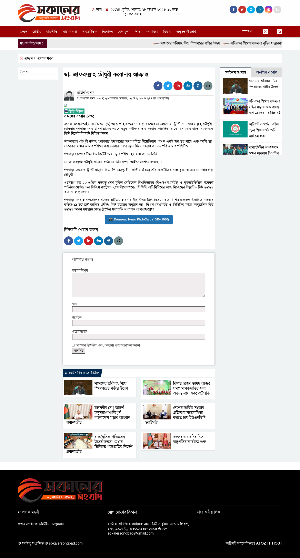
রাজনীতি (52, 31)
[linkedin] (260, 9)
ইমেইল (77, 317)
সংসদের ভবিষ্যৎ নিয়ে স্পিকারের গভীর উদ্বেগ (182, 43)
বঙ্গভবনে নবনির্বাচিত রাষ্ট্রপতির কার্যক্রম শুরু (189, 439)
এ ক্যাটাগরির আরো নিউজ (82, 373)
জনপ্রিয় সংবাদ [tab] (266, 72)
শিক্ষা (137, 31)
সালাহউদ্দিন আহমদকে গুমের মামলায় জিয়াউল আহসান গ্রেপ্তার (264, 153)
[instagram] (251, 9)
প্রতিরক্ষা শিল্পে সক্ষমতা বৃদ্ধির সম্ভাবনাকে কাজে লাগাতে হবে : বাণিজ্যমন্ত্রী (265, 107)
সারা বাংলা (70, 31)
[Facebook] (157, 85)
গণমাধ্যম (152, 31)
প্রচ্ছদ (23, 31)
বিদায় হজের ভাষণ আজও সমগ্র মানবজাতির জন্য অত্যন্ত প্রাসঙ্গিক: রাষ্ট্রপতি (192, 388)
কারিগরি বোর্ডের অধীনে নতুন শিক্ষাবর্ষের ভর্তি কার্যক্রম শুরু (264, 130)
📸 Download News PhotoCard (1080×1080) (139, 219)
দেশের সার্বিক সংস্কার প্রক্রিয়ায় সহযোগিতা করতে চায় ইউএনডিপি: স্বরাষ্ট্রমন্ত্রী (176, 415)
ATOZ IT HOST (269, 543)
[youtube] (268, 9)
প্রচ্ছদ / (29, 58)
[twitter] (242, 9)
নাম (74, 303)
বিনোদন (107, 31)
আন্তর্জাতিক (89, 31)
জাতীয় (36, 31)
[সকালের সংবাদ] (49, 13)
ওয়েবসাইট (79, 331)
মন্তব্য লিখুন (80, 270)
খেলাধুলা (123, 31)
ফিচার (167, 31)
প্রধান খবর (45, 58)
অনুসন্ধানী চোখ (186, 31)
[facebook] (233, 9)
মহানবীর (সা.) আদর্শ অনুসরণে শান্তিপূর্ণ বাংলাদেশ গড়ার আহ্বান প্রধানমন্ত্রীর (98, 415)
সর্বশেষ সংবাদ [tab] (235, 72)
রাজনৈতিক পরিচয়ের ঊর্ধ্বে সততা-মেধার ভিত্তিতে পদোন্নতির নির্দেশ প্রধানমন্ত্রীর (99, 444)
